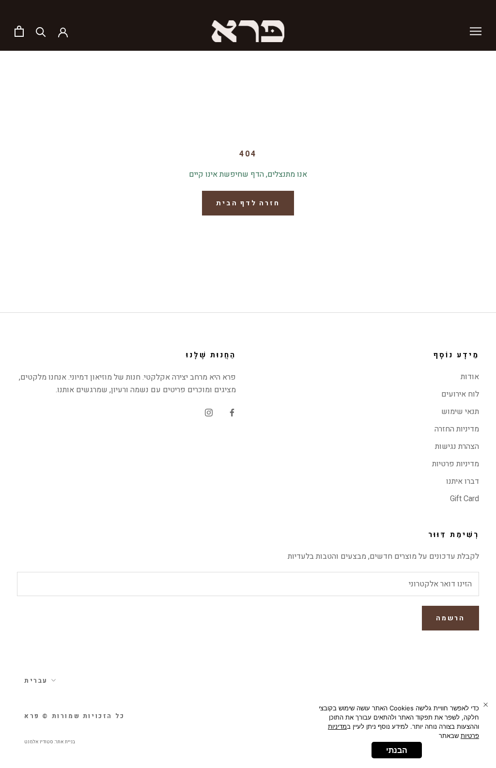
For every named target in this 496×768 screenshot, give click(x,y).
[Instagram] (209, 412)
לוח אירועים (460, 394)
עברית (36, 680)
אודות (470, 377)
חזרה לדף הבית (247, 203)
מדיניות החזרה (456, 429)
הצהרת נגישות (457, 446)
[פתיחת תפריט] (475, 31)
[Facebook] (232, 412)
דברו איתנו (462, 481)
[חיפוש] (41, 31)
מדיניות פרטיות (455, 464)
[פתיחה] (19, 31)
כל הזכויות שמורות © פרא (74, 716)
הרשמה (450, 618)
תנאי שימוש (460, 411)
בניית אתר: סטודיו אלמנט (49, 741)
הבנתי (396, 750)
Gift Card (464, 499)
